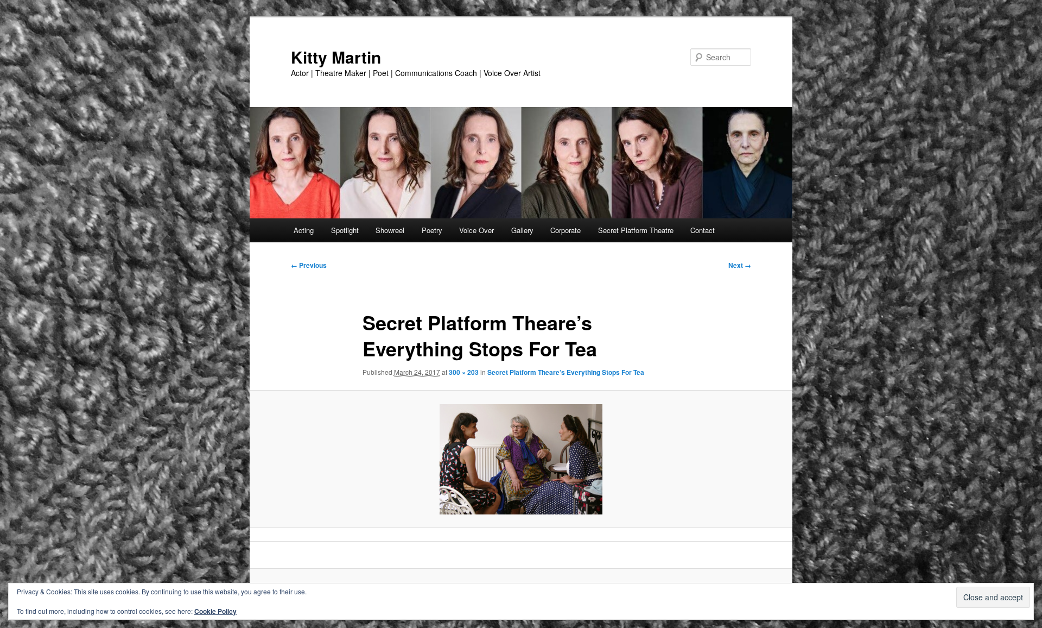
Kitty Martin (336, 56)
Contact (702, 230)
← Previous (309, 265)
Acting (304, 230)
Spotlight (345, 230)
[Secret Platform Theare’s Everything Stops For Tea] (521, 459)
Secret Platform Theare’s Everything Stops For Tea (565, 372)
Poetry (432, 230)
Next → (739, 265)
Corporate (565, 230)
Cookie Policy (215, 611)
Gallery (522, 230)
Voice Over (476, 230)
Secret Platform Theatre (636, 230)
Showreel (390, 230)
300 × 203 (464, 372)
